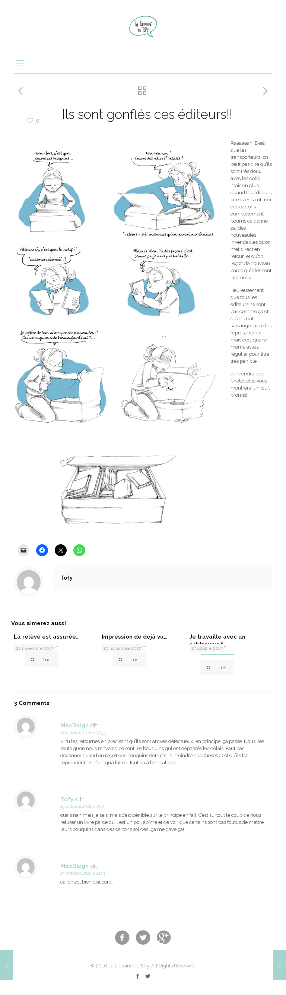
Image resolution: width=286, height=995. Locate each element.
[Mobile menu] (20, 63)
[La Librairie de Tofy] (142, 26)
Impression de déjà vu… (135, 636)
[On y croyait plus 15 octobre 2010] (6, 965)
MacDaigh (74, 725)
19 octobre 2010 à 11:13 (82, 873)
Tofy (66, 578)
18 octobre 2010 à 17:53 (83, 732)
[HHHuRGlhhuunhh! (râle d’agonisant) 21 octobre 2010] (279, 965)
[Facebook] (138, 976)
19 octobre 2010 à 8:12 (82, 806)
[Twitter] (148, 976)
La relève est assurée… (47, 636)
